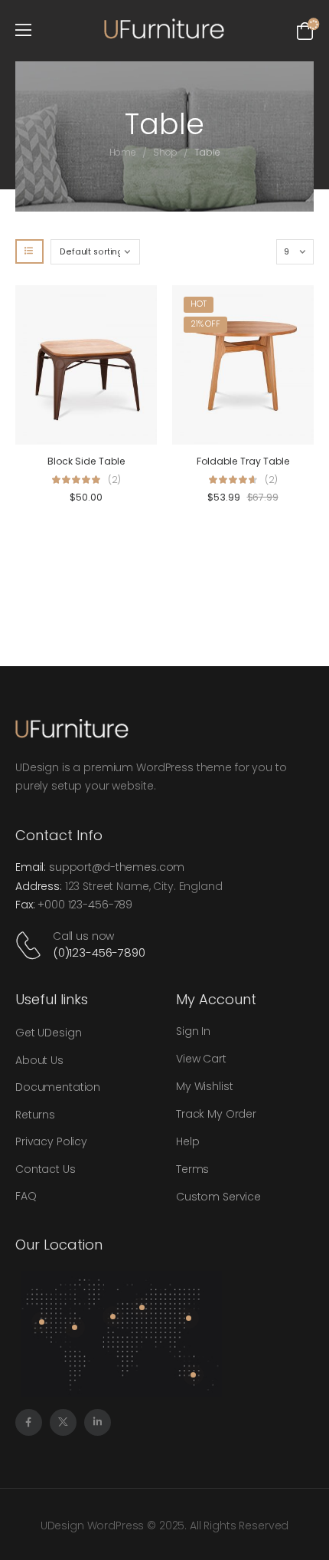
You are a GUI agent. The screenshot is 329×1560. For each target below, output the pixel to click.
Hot (199, 304)
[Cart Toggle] (305, 31)
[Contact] (31, 945)
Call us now (83, 936)
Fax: (24, 904)
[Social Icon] (28, 1422)
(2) (115, 480)
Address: (38, 886)
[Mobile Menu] (23, 30)
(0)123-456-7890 (99, 952)
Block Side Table (86, 461)
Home (123, 152)
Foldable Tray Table (243, 461)
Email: (30, 867)
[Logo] (164, 29)
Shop (165, 152)
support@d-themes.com (116, 867)
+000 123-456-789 (84, 904)
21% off (205, 324)
